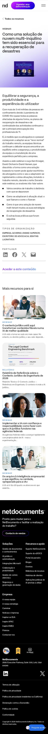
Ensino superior (31, 233)
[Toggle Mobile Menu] (43, 5)
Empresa (6, 233)
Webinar (6, 29)
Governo (17, 233)
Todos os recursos (14, 19)
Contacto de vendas (15, 533)
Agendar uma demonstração (23, 5)
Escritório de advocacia (15, 236)
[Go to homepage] (5, 5)
